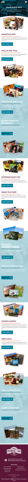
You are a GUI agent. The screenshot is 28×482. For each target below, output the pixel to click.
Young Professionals (20, 468)
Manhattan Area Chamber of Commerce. (17, 460)
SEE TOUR (6, 44)
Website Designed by (6, 479)
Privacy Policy (14, 476)
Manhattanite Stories (7, 468)
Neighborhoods (7, 469)
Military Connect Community (20, 469)
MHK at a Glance (21, 466)
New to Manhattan (7, 466)
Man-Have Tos (7, 471)
